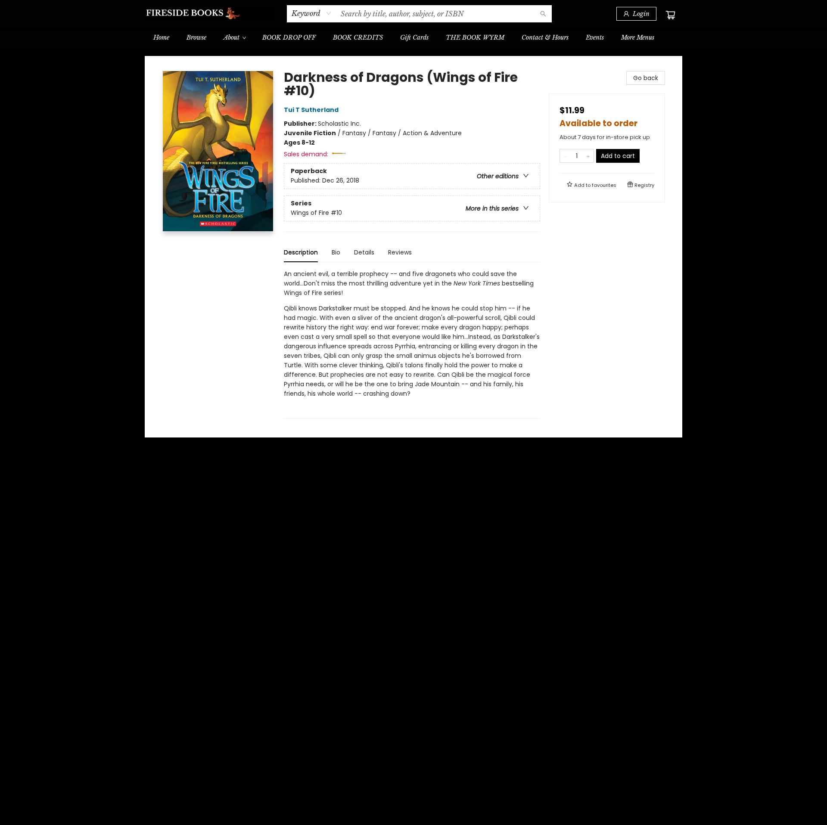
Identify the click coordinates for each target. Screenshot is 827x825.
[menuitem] (161, 37)
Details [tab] (364, 252)
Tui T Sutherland (311, 109)
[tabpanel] (412, 344)
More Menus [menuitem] (637, 37)
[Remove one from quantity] (565, 156)
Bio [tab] (336, 252)
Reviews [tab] (400, 252)
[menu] (413, 37)
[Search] (543, 13)
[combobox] (311, 13)
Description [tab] (301, 252)
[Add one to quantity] (588, 156)
